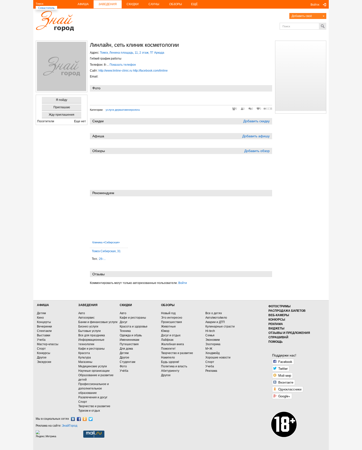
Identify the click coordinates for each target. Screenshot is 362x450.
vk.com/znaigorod (73, 419)
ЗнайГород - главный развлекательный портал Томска (54, 21)
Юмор (165, 331)
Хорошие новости (217, 357)
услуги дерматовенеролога (123, 109)
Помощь (275, 341)
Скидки (133, 4)
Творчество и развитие (94, 406)
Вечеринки (44, 326)
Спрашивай (278, 337)
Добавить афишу (256, 136)
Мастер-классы (47, 344)
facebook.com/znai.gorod (79, 419)
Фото (123, 366)
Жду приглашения (61, 114)
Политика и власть (174, 366)
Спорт (41, 348)
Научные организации (94, 370)
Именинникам (129, 339)
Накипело (168, 357)
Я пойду (61, 100)
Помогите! (168, 348)
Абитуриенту (170, 370)
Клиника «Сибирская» (106, 242)
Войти (182, 283)
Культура (84, 357)
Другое (42, 357)
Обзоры (175, 4)
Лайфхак (167, 339)
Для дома (126, 348)
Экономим (212, 339)
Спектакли (44, 331)
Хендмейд (212, 353)
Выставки (43, 335)
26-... (102, 259)
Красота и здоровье (134, 326)
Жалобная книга (172, 344)
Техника (125, 331)
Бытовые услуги (89, 331)
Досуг (123, 322)
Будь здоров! (170, 362)
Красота (84, 353)
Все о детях (213, 313)
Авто (81, 313)
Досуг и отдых (171, 335)
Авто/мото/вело (216, 317)
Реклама (211, 370)
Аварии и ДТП (215, 322)
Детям (41, 313)
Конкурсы (43, 353)
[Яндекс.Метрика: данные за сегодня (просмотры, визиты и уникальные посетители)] (46, 434)
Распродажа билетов (287, 310)
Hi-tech (210, 331)
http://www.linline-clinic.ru (115, 70)
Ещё (194, 4)
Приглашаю (61, 107)
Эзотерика (212, 344)
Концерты (44, 322)
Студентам (127, 362)
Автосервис (86, 317)
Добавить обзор (257, 151)
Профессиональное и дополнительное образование (93, 388)
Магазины (85, 362)
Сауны (153, 4)
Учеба (41, 339)
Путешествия (129, 344)
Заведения (108, 4)
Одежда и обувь (131, 335)
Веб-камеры (278, 315)
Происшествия (171, 322)
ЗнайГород (69, 425)
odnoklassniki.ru (85, 419)
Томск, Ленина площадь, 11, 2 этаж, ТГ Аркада (132, 52)
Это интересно (171, 317)
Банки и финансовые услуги (97, 322)
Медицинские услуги (92, 366)
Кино (40, 317)
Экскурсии (44, 362)
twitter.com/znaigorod (91, 419)
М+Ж (208, 348)
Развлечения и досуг (92, 397)
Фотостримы (279, 306)
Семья (209, 335)
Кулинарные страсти (220, 326)
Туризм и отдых (89, 410)
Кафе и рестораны (91, 348)
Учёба (124, 370)
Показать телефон (123, 64)
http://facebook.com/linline (150, 70)
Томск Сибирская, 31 (106, 251)
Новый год (168, 313)
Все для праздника (91, 335)
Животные (168, 326)
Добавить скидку (256, 121)
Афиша (83, 4)
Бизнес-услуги (88, 326)
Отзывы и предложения (289, 333)
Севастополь (46, 7)
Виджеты (276, 328)
